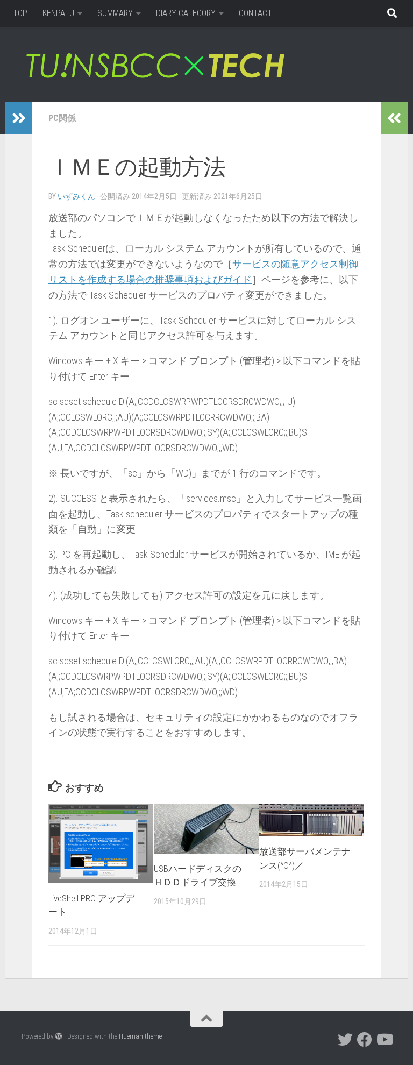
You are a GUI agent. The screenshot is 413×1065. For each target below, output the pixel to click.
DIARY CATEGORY (186, 13)
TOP (20, 13)
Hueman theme (140, 1036)
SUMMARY (115, 13)
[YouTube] (383, 1039)
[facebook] (364, 1039)
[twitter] (345, 1039)
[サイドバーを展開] (18, 118)
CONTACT (255, 13)
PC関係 (62, 118)
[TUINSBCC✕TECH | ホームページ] (155, 64)
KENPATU (58, 13)
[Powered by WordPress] (58, 1036)
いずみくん (76, 196)
